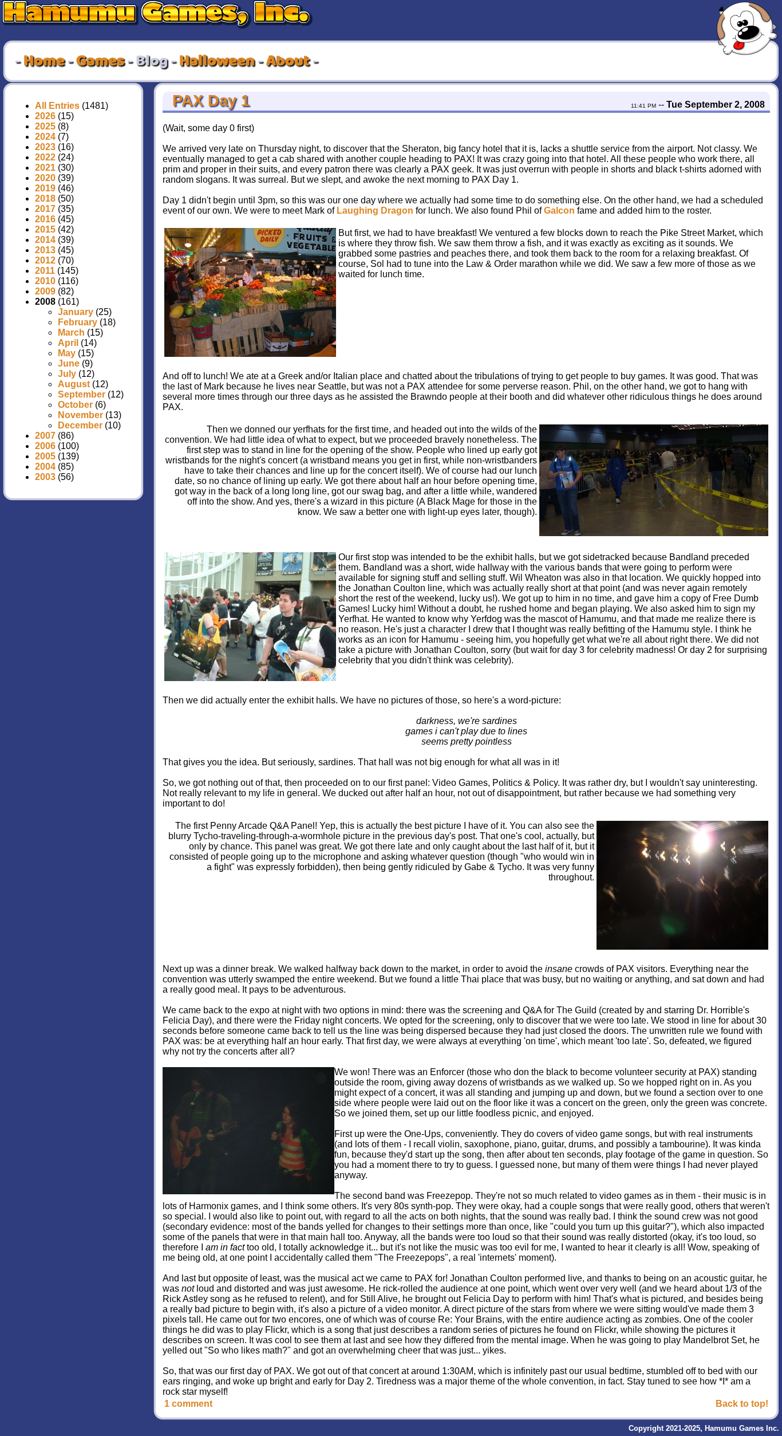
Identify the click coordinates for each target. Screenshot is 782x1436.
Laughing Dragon (375, 210)
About (288, 61)
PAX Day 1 (209, 100)
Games (100, 61)
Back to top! (742, 1404)
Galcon (559, 210)
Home (44, 61)
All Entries (57, 106)
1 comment (188, 1404)
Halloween (217, 61)
